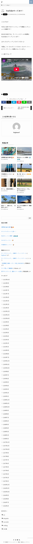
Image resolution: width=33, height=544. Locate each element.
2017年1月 (6, 481)
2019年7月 (6, 375)
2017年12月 (6, 442)
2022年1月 (6, 308)
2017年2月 (6, 477)
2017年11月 (6, 446)
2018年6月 (6, 421)
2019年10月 (6, 368)
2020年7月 (6, 357)
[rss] (19, 540)
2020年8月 (6, 354)
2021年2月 (6, 343)
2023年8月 (6, 286)
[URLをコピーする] (29, 102)
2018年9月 (6, 410)
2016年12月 (6, 484)
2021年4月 (6, 336)
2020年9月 (6, 350)
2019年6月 (6, 378)
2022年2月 (6, 304)
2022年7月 (6, 294)
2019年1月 (6, 396)
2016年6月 (6, 506)
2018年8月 (6, 414)
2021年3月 (6, 339)
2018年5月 (6, 424)
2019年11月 (6, 364)
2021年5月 (6, 332)
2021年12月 (6, 311)
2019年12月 (6, 361)
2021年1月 (6, 347)
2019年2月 (6, 393)
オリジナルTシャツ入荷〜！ (8, 231)
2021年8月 (6, 325)
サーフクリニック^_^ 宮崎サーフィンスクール (13, 253)
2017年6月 (6, 463)
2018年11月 (6, 403)
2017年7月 (6, 460)
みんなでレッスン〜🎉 (7, 240)
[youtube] (17, 540)
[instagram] (15, 540)
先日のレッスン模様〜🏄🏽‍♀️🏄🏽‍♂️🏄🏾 (9, 236)
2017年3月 (6, 474)
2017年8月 (6, 456)
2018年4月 (6, 428)
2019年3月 (6, 389)
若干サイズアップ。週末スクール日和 (11, 271)
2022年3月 (6, 301)
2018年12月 (6, 400)
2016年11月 (6, 488)
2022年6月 (6, 297)
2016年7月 (6, 502)
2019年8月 (6, 371)
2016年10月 (6, 492)
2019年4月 (6, 385)
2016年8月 (6, 499)
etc (4, 515)
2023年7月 (6, 290)
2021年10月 (6, 318)
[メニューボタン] (31, 2)
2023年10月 (6, 279)
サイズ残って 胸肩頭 (6, 268)
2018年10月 (6, 407)
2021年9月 (6, 322)
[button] (3, 102)
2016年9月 (6, 495)
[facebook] (13, 540)
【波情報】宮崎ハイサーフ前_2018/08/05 (12, 263)
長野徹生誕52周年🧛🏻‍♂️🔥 (7, 227)
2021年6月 (6, 329)
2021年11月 (6, 315)
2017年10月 (6, 449)
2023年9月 (6, 283)
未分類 (5, 529)
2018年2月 (6, 435)
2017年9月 (6, 453)
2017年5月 (6, 467)
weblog (5, 14)
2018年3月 (6, 431)
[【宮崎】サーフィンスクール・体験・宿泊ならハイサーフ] (2, 2)
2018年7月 (6, 417)
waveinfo (6, 522)
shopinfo (6, 518)
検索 (30, 218)
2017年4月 (6, 470)
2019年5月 (6, 382)
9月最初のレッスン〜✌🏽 (7, 244)
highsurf (16, 132)
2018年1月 (6, 438)
